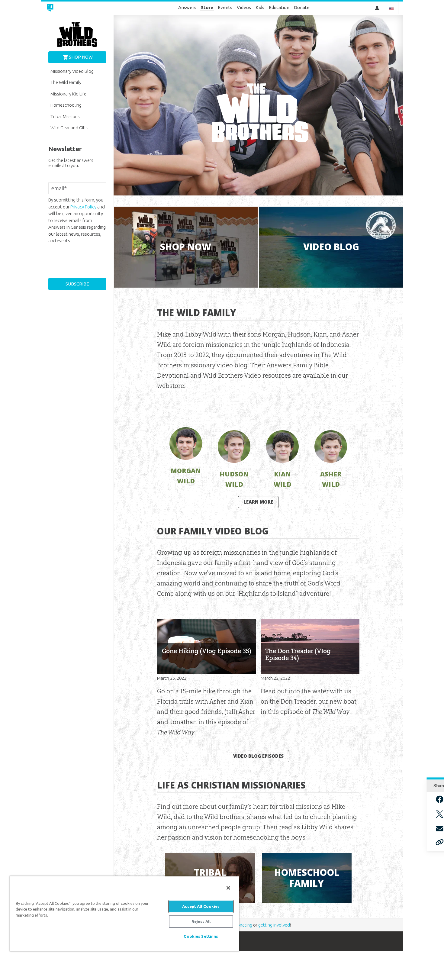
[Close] (228, 888)
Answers (187, 7)
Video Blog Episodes (258, 756)
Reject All (201, 921)
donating (243, 924)
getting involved (274, 924)
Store (207, 7)
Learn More (258, 502)
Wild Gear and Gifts (69, 127)
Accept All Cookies (201, 906)
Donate (302, 7)
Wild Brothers (77, 34)
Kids (260, 7)
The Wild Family (65, 82)
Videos (244, 7)
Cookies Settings (201, 936)
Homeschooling (66, 105)
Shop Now (81, 57)
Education (279, 7)
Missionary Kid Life (68, 93)
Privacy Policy (83, 206)
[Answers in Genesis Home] (68, 8)
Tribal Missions (65, 116)
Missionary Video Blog (72, 71)
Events (225, 7)
